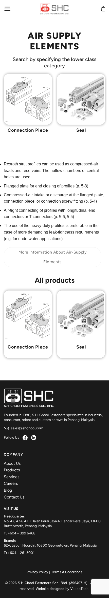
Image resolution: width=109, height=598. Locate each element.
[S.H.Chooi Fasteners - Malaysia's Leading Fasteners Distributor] (54, 9)
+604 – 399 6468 (21, 533)
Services (11, 476)
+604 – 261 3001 (21, 553)
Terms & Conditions (66, 572)
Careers (11, 483)
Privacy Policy (37, 572)
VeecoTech (79, 589)
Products (12, 470)
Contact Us (14, 497)
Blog (8, 490)
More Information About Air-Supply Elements (53, 257)
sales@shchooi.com (26, 428)
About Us (12, 463)
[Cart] (103, 9)
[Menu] (7, 9)
